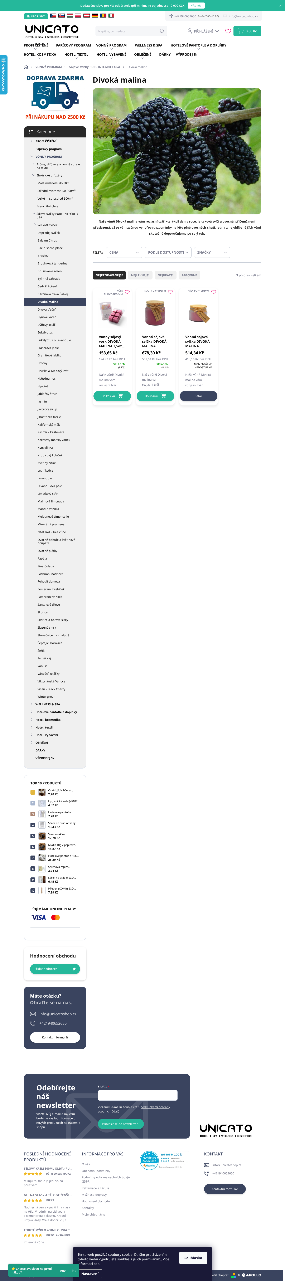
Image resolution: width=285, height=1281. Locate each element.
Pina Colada (46, 566)
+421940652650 (53, 1023)
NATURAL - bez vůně (52, 532)
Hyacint (43, 386)
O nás (86, 1164)
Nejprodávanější (109, 275)
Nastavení (89, 1273)
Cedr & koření (47, 286)
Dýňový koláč (46, 325)
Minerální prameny (51, 524)
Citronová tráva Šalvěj (53, 294)
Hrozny (42, 363)
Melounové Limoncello (53, 516)
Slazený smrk (47, 627)
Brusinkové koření (50, 271)
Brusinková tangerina (53, 263)
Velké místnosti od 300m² (55, 198)
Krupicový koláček (50, 455)
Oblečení (41, 743)
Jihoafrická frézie (49, 417)
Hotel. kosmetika (48, 720)
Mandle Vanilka (48, 509)
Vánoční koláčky (48, 674)
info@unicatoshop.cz (57, 1013)
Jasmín (42, 401)
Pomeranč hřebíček (51, 589)
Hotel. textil (44, 727)
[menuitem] (40, 45)
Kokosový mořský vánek (54, 440)
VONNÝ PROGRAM (48, 157)
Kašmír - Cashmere (51, 432)
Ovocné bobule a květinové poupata (56, 541)
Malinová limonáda (51, 501)
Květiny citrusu (48, 463)
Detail (198, 396)
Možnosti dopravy (94, 1195)
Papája (42, 558)
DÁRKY (40, 750)
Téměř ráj (44, 658)
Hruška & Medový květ (53, 371)
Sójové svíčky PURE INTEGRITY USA (57, 215)
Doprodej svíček (49, 233)
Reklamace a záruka (96, 1188)
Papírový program (48, 149)
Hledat (161, 31)
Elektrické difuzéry (49, 175)
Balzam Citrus (47, 240)
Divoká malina (48, 302)
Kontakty (88, 1208)
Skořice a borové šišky (53, 620)
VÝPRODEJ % (44, 758)
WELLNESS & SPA (47, 704)
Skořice (43, 612)
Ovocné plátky (47, 551)
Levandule (45, 478)
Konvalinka (45, 447)
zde (96, 1263)
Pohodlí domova (49, 581)
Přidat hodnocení (46, 969)
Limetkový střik (48, 494)
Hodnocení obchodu (96, 1201)
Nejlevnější (140, 275)
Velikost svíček (47, 225)
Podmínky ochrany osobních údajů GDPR (106, 1179)
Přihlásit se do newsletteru (121, 1124)
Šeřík (41, 651)
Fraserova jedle (48, 348)
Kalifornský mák (49, 425)
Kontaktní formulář (55, 1037)
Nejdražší (165, 275)
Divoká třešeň (47, 309)
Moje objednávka (94, 1214)
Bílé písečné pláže (50, 248)
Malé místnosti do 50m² (54, 183)
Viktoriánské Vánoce (51, 681)
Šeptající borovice (50, 643)
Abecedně (189, 275)
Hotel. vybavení (46, 735)
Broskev (43, 256)
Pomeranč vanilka (50, 597)
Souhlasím (193, 1258)
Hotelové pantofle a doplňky (56, 712)
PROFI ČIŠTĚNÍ (45, 141)
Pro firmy (38, 16)
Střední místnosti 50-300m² (57, 191)
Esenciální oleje (47, 206)
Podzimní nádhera (50, 574)
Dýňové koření (47, 317)
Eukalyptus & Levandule (54, 340)
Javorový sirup (47, 409)
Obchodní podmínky (96, 1171)
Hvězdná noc (46, 378)
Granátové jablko (49, 355)
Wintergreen (46, 696)
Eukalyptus (45, 332)
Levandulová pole (50, 486)
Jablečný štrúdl (48, 394)
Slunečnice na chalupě (53, 635)
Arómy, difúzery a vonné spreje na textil (58, 166)
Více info (196, 5)
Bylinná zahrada (49, 279)
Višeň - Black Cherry (51, 689)
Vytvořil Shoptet (217, 1275)
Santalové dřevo (49, 605)
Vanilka (43, 666)
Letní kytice (45, 470)
